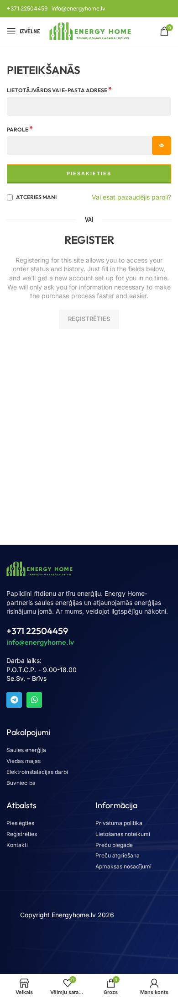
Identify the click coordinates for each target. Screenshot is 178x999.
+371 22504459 (27, 8)
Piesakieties (89, 173)
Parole (20, 129)
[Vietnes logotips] (90, 30)
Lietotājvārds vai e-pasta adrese (59, 90)
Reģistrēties (89, 318)
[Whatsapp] (34, 700)
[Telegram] (14, 700)
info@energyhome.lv (78, 8)
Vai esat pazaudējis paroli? (131, 197)
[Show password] (161, 145)
